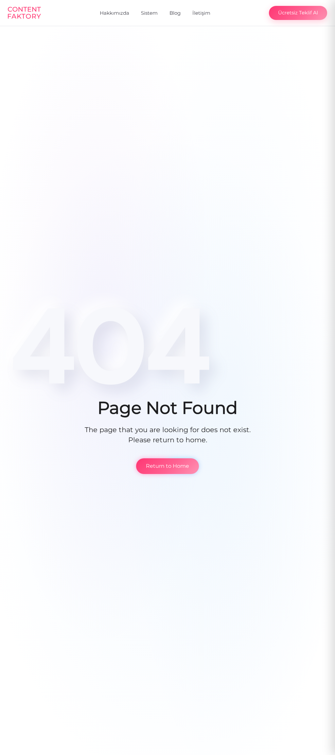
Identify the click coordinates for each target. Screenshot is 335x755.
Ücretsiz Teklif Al (298, 12)
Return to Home (167, 466)
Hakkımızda (114, 13)
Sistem (149, 13)
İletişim (201, 13)
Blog (175, 13)
